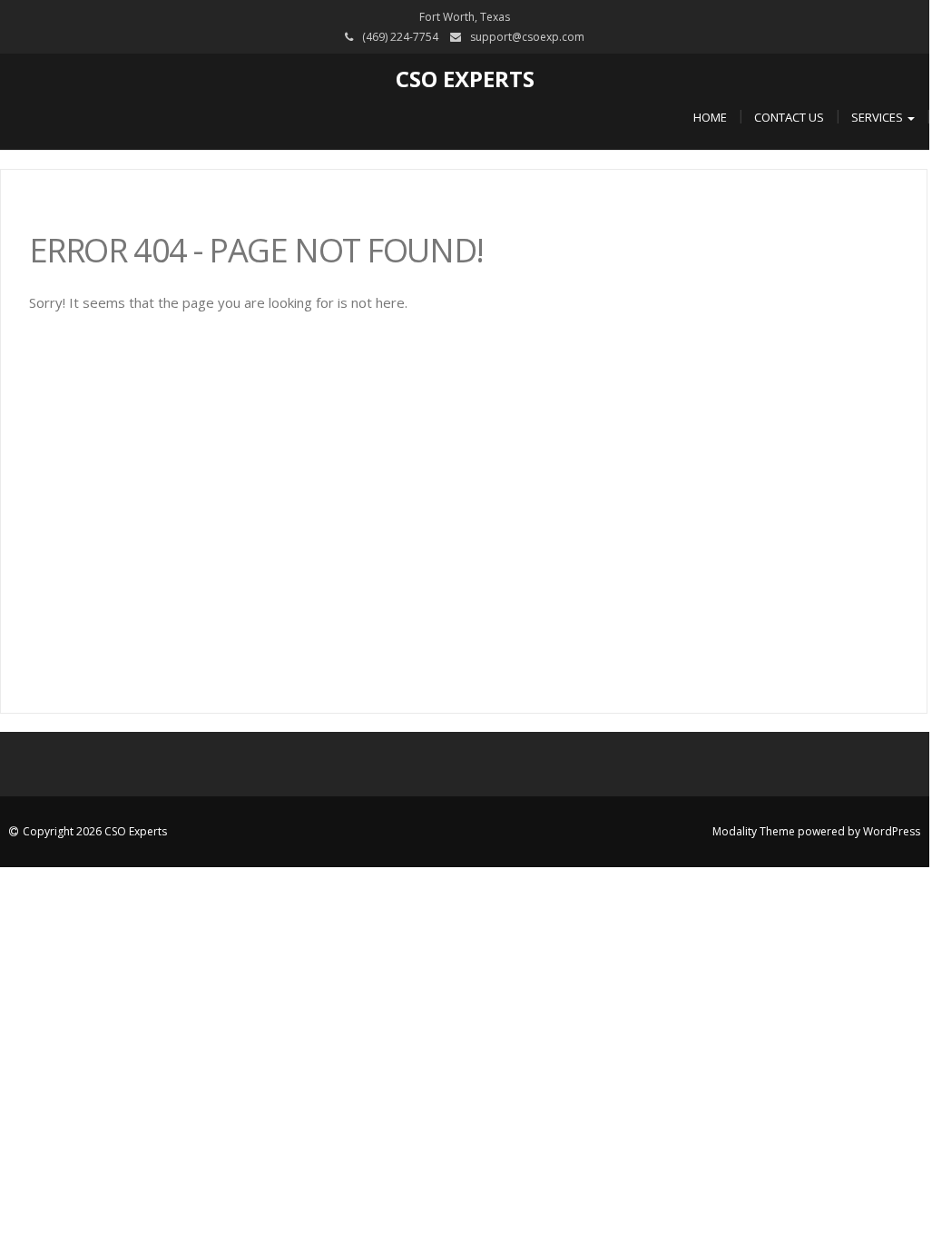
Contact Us (789, 117)
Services (878, 117)
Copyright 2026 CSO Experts (95, 831)
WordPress (891, 831)
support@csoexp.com (527, 36)
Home (710, 117)
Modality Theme (753, 831)
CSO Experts (465, 79)
